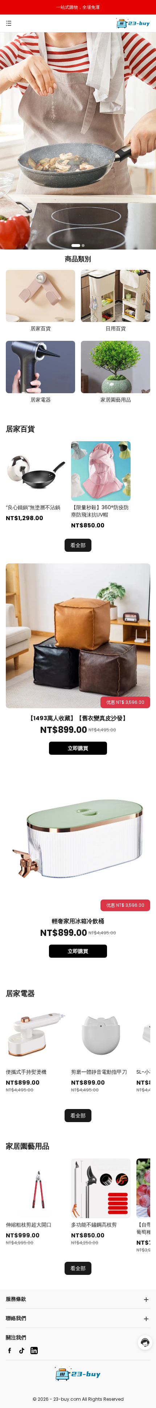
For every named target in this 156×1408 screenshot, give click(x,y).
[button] (75, 245)
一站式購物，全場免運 (78, 7)
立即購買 (78, 748)
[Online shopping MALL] (133, 23)
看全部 (78, 545)
